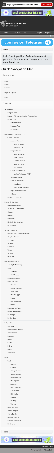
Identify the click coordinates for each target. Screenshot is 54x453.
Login (39, 33)
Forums (7, 88)
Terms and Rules (36, 450)
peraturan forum (11, 59)
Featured (16, 33)
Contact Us (44, 446)
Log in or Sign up (10, 92)
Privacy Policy (48, 450)
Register (47, 33)
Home (6, 81)
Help (5, 97)
